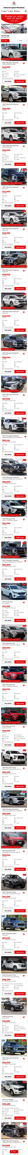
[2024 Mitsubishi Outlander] (14, 52)
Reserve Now (20, 81)
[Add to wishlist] (24, 63)
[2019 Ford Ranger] (14, 1089)
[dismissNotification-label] (25, 1141)
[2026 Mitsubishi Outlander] (14, 1130)
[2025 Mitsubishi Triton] (14, 757)
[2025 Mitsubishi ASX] (14, 508)
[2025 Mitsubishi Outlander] (14, 176)
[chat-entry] (24, 1149)
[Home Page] (14, 3)
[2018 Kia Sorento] (14, 1006)
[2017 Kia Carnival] (14, 591)
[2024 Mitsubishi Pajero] (14, 923)
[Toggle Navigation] (26, 11)
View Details (8, 81)
